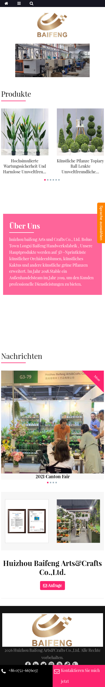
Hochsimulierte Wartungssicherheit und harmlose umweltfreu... (24, 166)
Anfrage (55, 585)
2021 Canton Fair (53, 476)
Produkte (16, 94)
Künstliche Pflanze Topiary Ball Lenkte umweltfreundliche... (80, 166)
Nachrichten (21, 356)
